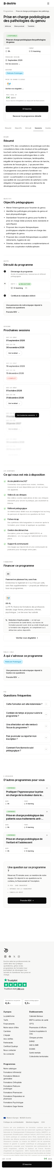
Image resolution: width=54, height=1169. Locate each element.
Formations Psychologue (13, 1103)
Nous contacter (10, 1050)
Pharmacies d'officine (37, 1028)
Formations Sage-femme (13, 1106)
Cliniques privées (36, 1038)
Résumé (8, 128)
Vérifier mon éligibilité (14, 89)
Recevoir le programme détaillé (27, 116)
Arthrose (8, 26)
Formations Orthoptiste (13, 1082)
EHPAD (32, 1041)
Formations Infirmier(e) (12, 1072)
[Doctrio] (10, 3)
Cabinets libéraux (36, 1016)
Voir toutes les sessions (26, 415)
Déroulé (28, 128)
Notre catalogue (10, 1069)
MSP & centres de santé (38, 1020)
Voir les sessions (12, 64)
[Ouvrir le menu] (48, 3)
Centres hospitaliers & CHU (38, 1032)
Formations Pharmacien (13, 1093)
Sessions (38, 128)
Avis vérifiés (8, 1039)
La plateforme (9, 1016)
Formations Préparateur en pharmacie (14, 1097)
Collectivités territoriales (38, 1056)
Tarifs (6, 1020)
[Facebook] (10, 956)
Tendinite (31, 26)
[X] (14, 956)
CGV (43, 1122)
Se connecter (9, 1054)
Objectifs (18, 128)
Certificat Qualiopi (11, 1046)
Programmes (8, 11)
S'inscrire (27, 109)
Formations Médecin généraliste (12, 1077)
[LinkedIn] (5, 956)
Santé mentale (35, 1053)
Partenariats (8, 1043)
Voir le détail (14, 353)
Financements (9, 1024)
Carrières (7, 1031)
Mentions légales (32, 1122)
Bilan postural (19, 26)
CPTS (31, 1024)
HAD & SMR (33, 1045)
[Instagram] (19, 956)
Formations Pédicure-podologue (12, 1087)
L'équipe (7, 1035)
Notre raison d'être (11, 1028)
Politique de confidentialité (13, 1122)
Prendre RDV (12, 312)
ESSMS (32, 1049)
